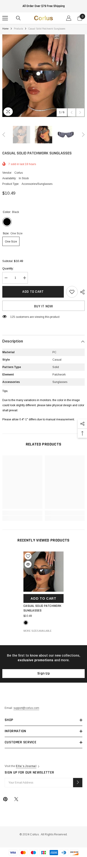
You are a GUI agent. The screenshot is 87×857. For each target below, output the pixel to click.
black (25, 622)
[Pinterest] (5, 799)
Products (18, 28)
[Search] (18, 18)
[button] (72, 112)
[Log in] (68, 18)
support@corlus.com (26, 708)
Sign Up (43, 673)
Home (5, 28)
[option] (43, 75)
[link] (22, 513)
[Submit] (77, 782)
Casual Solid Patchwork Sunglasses (42, 608)
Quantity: (8, 268)
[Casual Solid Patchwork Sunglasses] (43, 571)
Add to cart (33, 291)
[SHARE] (81, 292)
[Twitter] (16, 799)
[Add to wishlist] (72, 292)
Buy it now (43, 306)
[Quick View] (28, 564)
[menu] (5, 18)
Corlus (18, 172)
